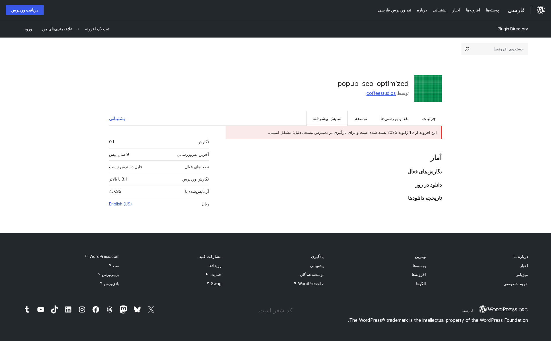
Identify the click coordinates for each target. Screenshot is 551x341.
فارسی (467, 310)
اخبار (524, 265)
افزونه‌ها (419, 274)
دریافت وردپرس (24, 9)
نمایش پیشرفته (327, 118)
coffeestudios (381, 93)
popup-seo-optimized (373, 83)
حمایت (213, 274)
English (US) (120, 203)
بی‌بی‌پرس (108, 274)
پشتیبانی (117, 118)
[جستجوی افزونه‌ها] (467, 49)
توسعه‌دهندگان (312, 274)
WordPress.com (102, 256)
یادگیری (317, 256)
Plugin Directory (513, 28)
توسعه (361, 118)
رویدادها (215, 265)
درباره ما (520, 256)
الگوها (421, 283)
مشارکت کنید (210, 256)
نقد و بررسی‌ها (395, 118)
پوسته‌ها (419, 265)
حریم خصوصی (515, 283)
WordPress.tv (308, 283)
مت (113, 265)
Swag (214, 283)
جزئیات (429, 118)
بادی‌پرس (109, 283)
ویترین (420, 256)
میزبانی (521, 274)
